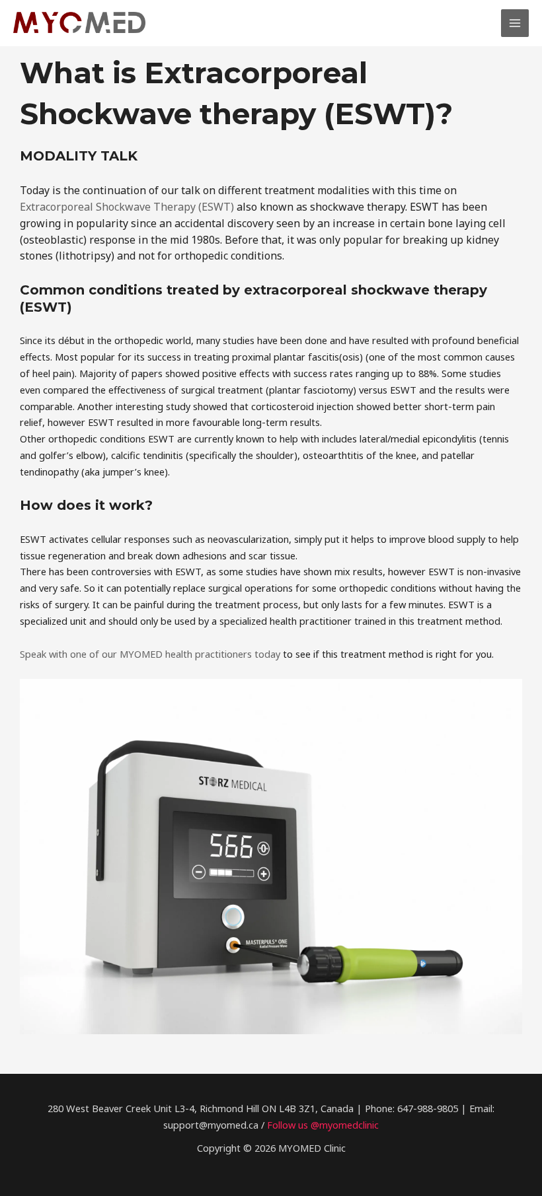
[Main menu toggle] (515, 23)
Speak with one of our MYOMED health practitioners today (150, 653)
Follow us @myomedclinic (323, 1124)
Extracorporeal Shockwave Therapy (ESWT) (127, 206)
